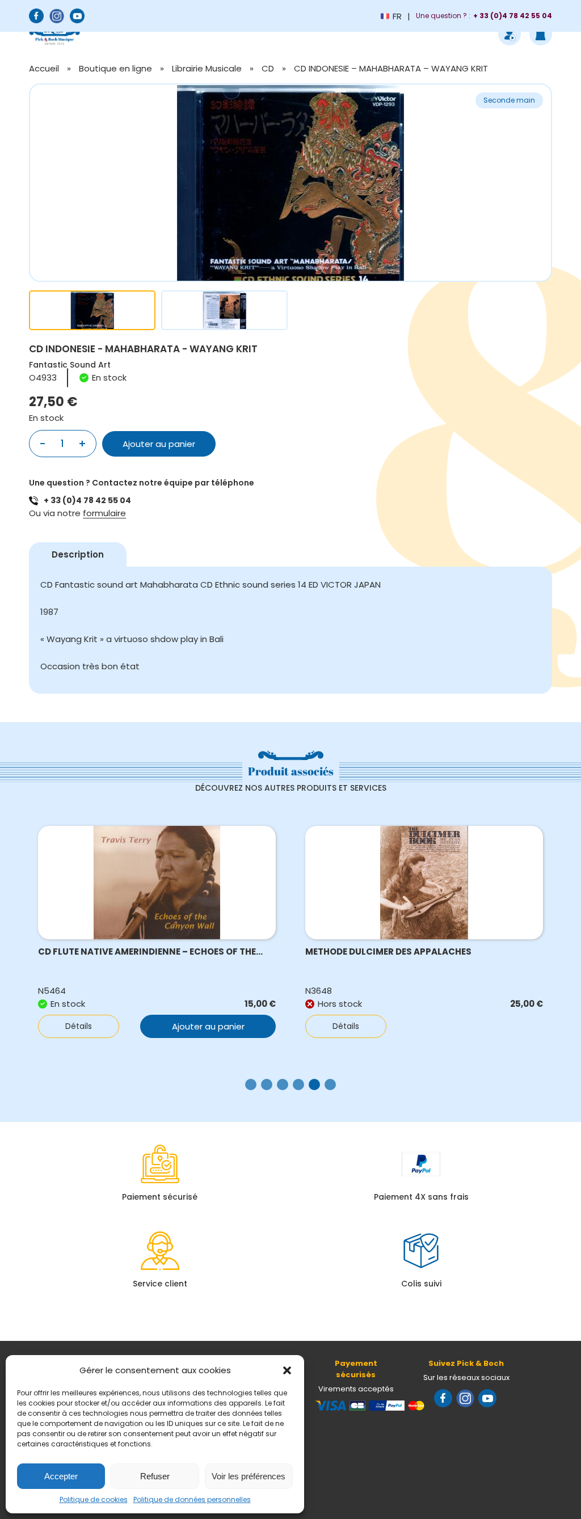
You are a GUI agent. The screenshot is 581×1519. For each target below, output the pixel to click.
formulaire (104, 513)
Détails (78, 1026)
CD (268, 68)
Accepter (61, 1476)
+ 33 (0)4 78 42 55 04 (87, 500)
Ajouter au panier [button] (208, 1026)
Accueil (44, 68)
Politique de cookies (94, 1499)
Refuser (155, 1476)
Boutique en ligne (115, 68)
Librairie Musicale (207, 68)
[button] (287, 1370)
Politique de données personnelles (192, 1499)
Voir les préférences (248, 1476)
